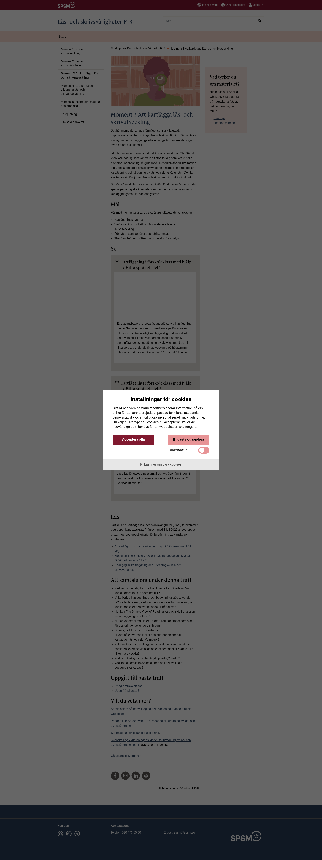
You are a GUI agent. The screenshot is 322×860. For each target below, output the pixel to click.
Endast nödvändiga (188, 439)
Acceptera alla (133, 439)
